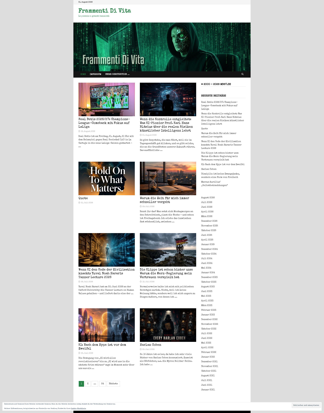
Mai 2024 (206, 268)
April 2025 (207, 240)
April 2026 (207, 212)
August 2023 (208, 287)
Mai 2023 (206, 296)
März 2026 (206, 216)
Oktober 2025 (208, 230)
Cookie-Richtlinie (78, 408)
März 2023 (206, 305)
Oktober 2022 (208, 329)
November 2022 (209, 324)
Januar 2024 (208, 273)
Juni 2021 (206, 385)
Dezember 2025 (209, 221)
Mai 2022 (206, 343)
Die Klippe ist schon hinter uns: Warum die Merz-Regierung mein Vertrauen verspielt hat (166, 273)
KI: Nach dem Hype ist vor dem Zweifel (223, 164)
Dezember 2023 (209, 277)
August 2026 (208, 198)
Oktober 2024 (208, 254)
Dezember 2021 (209, 362)
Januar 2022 (208, 357)
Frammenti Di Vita (104, 11)
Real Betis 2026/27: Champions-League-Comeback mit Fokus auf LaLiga (104, 123)
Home (83, 74)
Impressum (95, 74)
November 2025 (209, 226)
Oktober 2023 (208, 282)
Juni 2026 (206, 207)
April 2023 (207, 301)
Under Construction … (117, 74)
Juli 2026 (206, 202)
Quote (83, 198)
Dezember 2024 (209, 249)
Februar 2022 (208, 352)
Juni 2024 (206, 263)
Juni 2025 (206, 235)
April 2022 (207, 348)
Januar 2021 (208, 390)
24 (102, 384)
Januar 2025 (208, 244)
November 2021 (209, 366)
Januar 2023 (208, 315)
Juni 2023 (206, 291)
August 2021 (208, 376)
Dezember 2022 (209, 319)
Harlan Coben (150, 345)
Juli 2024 (206, 259)
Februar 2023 (208, 310)
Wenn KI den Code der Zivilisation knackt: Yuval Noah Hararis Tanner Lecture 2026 (106, 273)
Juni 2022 (206, 338)
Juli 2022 (206, 333)
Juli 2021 (206, 380)
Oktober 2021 (208, 371)
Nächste (113, 384)
